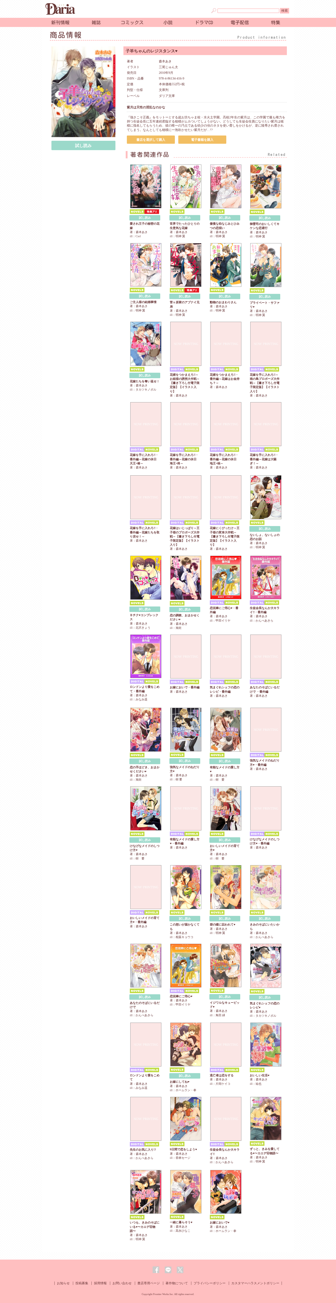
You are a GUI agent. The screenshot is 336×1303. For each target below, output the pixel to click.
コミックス (132, 22)
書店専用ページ (148, 1283)
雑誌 (96, 22)
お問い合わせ (122, 1283)
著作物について (176, 1283)
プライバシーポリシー (210, 1283)
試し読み (83, 145)
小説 (168, 22)
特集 (275, 22)
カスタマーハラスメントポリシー (255, 1283)
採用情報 (100, 1283)
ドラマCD (204, 22)
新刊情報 (60, 22)
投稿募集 (81, 1283)
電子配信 (240, 22)
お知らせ (63, 1283)
